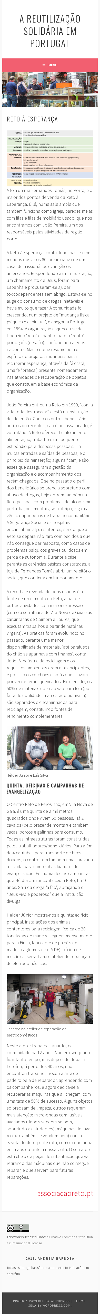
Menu (52, 65)
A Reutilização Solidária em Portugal (50, 31)
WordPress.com (57, 1305)
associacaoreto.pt (65, 1193)
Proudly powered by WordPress (42, 1301)
